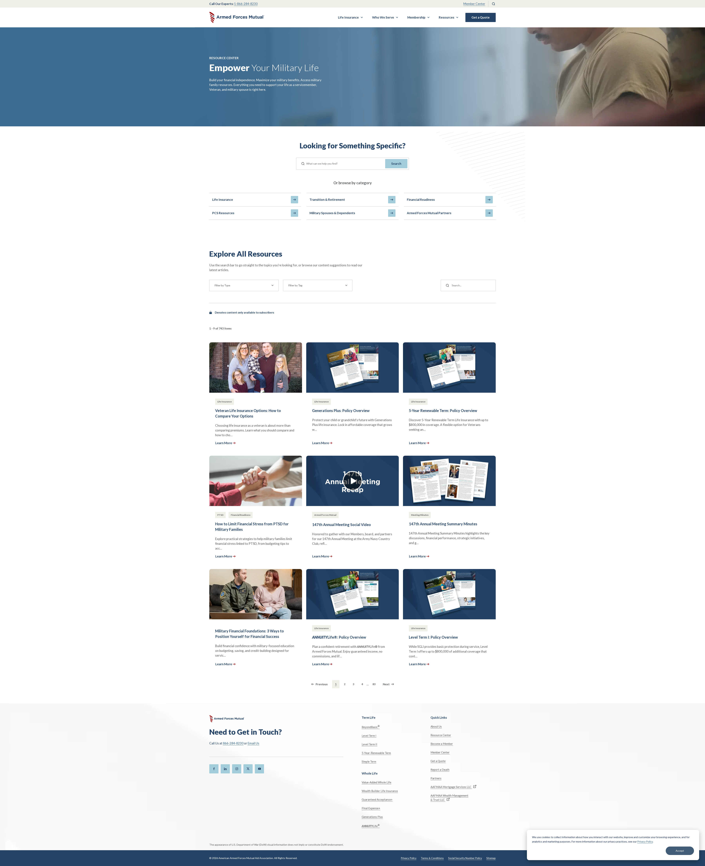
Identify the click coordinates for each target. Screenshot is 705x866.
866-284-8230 (233, 743)
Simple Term (369, 761)
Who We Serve (383, 17)
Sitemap (491, 858)
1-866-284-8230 (246, 4)
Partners (436, 778)
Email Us (253, 743)
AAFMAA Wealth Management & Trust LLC (449, 797)
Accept (680, 850)
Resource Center (441, 735)
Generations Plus (372, 816)
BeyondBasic (370, 727)
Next (386, 684)
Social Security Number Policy (465, 858)
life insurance (222, 199)
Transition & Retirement (327, 199)
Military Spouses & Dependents (332, 213)
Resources (446, 17)
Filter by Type (222, 285)
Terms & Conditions (432, 858)
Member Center (474, 4)
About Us (436, 726)
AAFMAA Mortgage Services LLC (451, 786)
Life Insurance (348, 17)
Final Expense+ (371, 808)
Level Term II (369, 744)
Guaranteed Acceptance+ (377, 799)
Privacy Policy (645, 841)
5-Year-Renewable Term (376, 753)
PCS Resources (223, 213)
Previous (322, 684)
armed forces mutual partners (429, 213)
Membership (416, 17)
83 (374, 684)
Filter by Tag (295, 285)
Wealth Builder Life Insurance (380, 791)
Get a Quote (480, 17)
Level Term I (369, 735)
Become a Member (442, 743)
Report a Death (440, 769)
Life (370, 826)
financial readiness (421, 199)
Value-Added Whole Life (376, 782)
